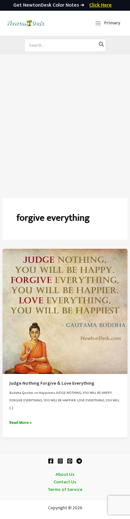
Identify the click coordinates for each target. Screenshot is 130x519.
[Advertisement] (65, 123)
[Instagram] (60, 461)
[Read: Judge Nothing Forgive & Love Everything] (65, 311)
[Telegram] (79, 461)
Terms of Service (65, 489)
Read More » (20, 423)
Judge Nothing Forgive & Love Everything (51, 383)
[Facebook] (51, 461)
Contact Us (65, 482)
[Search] (102, 45)
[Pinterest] (70, 461)
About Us (65, 474)
